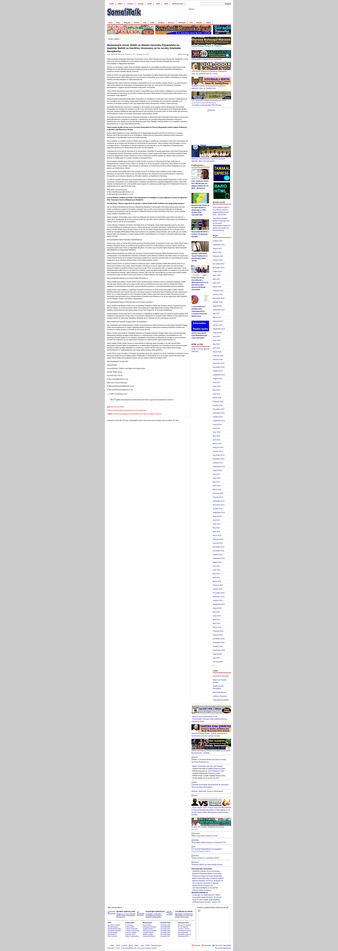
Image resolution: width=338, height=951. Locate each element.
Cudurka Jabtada (130, 932)
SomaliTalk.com (130, 948)
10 (212, 103)
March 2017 (217, 317)
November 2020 (218, 268)
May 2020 (216, 279)
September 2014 (219, 421)
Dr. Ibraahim (129, 925)
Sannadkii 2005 (165, 932)
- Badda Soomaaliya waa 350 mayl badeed (206, 766)
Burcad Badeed (183, 932)
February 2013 (218, 493)
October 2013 (218, 463)
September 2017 (219, 310)
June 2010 (216, 616)
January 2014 (218, 451)
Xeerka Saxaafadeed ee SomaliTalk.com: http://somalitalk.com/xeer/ (137, 414)
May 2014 (216, 436)
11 (215, 103)
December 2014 (218, 409)
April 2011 (216, 577)
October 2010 (218, 600)
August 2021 (217, 248)
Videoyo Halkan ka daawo (201, 890)
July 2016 (216, 336)
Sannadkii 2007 (165, 928)
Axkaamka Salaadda (114, 930)
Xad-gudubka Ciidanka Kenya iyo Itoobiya (206, 59)
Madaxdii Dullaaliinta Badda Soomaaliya (207, 873)
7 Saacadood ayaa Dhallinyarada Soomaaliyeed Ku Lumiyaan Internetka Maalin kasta (199, 311)
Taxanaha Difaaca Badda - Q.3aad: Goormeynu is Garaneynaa (209, 735)
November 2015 (218, 367)
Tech (191, 23)
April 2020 (216, 283)
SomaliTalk (227, 945)
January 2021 (218, 260)
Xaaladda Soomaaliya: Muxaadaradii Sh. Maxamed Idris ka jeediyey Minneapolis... (209, 786)
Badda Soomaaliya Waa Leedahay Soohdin (208, 878)
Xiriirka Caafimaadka (132, 936)
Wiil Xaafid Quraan (219, 692)
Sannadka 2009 (165, 925)
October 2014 (218, 417)
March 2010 (217, 627)
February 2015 (218, 401)
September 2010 (219, 604)
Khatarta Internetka (149, 936)
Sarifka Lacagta (148, 934)
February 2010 (218, 631)
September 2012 (219, 512)
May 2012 (216, 528)
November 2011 (218, 551)
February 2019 (218, 291)
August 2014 (217, 424)
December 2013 (218, 455)
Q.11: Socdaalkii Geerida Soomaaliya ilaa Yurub (208, 100)
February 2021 (218, 256)
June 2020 (216, 275)
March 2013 (217, 489)
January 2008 (218, 662)
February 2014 (218, 447)
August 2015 (217, 379)
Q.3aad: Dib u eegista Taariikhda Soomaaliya (207, 827)
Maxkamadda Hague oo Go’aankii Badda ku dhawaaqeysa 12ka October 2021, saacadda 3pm (200, 210)
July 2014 (216, 428)
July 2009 (216, 658)
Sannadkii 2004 (165, 934)
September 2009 (219, 650)
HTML (166, 4)
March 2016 (217, 352)
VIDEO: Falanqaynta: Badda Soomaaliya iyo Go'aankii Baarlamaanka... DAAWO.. (210, 752)
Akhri (223, 768)
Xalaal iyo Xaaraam (220, 696)
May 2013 (216, 482)
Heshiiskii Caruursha (184, 930)
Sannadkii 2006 (165, 930)
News (111, 23)
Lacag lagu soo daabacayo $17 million (206, 895)
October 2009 (218, 646)
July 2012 (216, 520)
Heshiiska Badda (148, 932)
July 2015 (216, 382)
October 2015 (218, 371)
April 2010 (216, 623)
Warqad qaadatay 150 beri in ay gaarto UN (207, 881)
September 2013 (219, 467)
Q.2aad (210, 736)
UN (214, 778)
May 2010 (216, 620)
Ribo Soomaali (112, 936)
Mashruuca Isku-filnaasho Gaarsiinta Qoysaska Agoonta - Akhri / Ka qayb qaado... (208, 160)
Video (149, 4)
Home (111, 4)
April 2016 (216, 348)
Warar (118, 23)
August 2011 (217, 562)
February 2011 (218, 585)
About (120, 4)
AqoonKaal (227, 948)
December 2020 (218, 264)
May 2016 (216, 344)
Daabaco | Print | (182, 54)
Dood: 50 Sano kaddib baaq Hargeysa (206, 900)
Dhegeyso (217, 768)
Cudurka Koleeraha (131, 928)
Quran (140, 4)
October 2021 (218, 241)
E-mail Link (178, 400)
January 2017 (218, 325)
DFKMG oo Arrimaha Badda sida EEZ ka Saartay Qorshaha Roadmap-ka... (208, 761)
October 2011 (217, 555)
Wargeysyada (177, 4)
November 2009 (218, 642)
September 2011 (219, 558)
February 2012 (218, 539)
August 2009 (217, 654)
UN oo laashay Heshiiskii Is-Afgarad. (205, 883)
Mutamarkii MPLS (183, 936)
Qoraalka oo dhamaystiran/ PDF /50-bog (206, 105)
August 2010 (217, 608)
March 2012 (217, 535)
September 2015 (219, 375)
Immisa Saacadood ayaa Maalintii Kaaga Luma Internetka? (199, 335)
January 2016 (218, 359)
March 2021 (217, 252)
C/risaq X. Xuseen (184, 928)
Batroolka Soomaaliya (150, 930)
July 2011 (216, 566)
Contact (130, 4)
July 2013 (216, 474)
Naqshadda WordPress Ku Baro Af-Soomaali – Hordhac (200, 234)
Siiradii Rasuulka (113, 927)
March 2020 (217, 287)
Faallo (152, 23)
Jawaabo (208, 945)
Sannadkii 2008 (165, 927)
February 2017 (218, 321)
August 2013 (217, 470)
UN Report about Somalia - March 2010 (206, 902)
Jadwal (208, 23)
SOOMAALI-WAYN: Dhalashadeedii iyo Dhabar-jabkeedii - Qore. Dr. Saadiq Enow (208, 87)
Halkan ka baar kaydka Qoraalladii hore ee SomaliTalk (126, 410)
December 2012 (218, 501)
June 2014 (216, 432)
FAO (217, 778)
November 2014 (218, 413)
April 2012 (216, 532)
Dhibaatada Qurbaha (149, 927)
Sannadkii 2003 (165, 936)
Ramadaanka (112, 934)
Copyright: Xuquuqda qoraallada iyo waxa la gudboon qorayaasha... (155, 914)
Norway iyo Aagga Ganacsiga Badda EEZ (207, 876)
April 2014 (216, 440)
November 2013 (218, 459)
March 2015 (217, 398)
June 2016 (216, 340)
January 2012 (218, 543)
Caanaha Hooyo (130, 934)
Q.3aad (217, 736)
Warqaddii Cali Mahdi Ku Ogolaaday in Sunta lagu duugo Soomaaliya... (184, 914)
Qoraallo (197, 945)
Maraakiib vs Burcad (184, 934)
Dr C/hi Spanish (183, 927)
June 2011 (216, 570)
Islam (145, 23)
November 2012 (218, 505)
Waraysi (199, 23)
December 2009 (218, 639)
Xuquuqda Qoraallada (221, 700)
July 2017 (216, 313)
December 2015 (218, 363)
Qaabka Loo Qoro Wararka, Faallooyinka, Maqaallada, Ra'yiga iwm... (126, 914)
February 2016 (218, 356)
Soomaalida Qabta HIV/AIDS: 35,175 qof (206, 897)
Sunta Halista (147, 925)
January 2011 (218, 589)
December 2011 (218, 547)
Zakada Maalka (113, 932)
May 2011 (216, 574)
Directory (171, 23)
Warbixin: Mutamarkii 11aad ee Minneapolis (207, 791)
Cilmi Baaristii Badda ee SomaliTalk (205, 888)
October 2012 (218, 509)
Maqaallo (127, 23)
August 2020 (217, 271)
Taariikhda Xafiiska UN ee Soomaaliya (206, 871)
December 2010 (218, 593)
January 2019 (218, 294)
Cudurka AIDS (129, 927)
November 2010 (218, 597)
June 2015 (216, 386)
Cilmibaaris (182, 23)
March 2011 (217, 581)
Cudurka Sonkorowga (132, 930)
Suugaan (161, 23)
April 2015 (216, 394)
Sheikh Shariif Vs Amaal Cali (202, 885)
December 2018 (218, 298)
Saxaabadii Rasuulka (114, 928)
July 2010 (216, 612)
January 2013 (218, 497)
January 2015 (218, 405)
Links (158, 4)
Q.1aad (204, 736)
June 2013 (216, 478)
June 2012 (216, 524)
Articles (136, 23)
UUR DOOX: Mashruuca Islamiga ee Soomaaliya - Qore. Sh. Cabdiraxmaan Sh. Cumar (209, 72)
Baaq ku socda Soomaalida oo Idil (204, 717)
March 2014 (217, 444)
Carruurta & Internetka (221, 676)
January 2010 (218, 635)
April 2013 (216, 486)
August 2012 (217, 516)
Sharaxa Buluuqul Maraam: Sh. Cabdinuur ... (207, 46)
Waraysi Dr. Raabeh (184, 925)
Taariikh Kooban (148, 928)
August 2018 (217, 306)
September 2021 (219, 245)
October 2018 (218, 302)
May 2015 (216, 390)
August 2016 (217, 333)
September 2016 (219, 329)
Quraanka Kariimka (114, 925)
